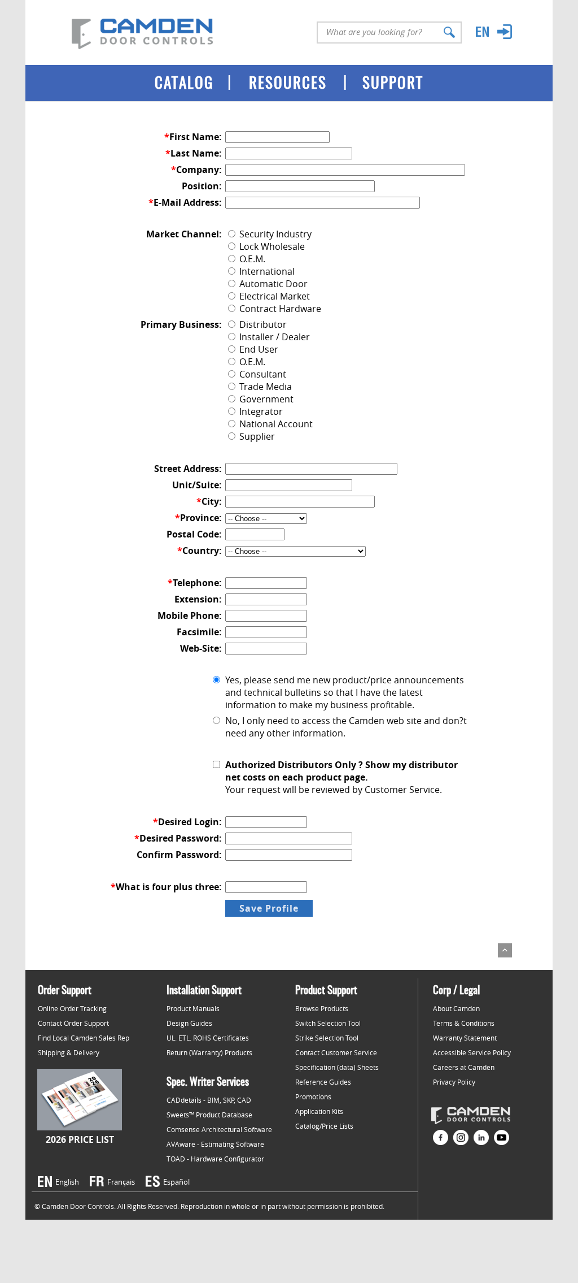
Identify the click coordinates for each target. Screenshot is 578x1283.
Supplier (256, 436)
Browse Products (321, 1008)
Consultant (261, 374)
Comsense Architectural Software (219, 1129)
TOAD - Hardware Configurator (215, 1158)
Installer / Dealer (273, 337)
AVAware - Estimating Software (215, 1143)
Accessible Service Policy (472, 1052)
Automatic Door (272, 284)
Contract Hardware (279, 308)
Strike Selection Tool (326, 1037)
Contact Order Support (73, 1023)
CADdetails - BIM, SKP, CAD (209, 1099)
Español (176, 1182)
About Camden (456, 1008)
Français (121, 1182)
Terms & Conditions (463, 1023)
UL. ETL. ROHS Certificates (208, 1037)
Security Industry (274, 234)
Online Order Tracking (72, 1008)
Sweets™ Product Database (209, 1114)
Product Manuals (193, 1008)
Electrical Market (273, 296)
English (67, 1182)
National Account (275, 424)
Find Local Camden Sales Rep (83, 1037)
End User (257, 349)
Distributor (262, 324)
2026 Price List (80, 1139)
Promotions (313, 1096)
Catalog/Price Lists (324, 1125)
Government (265, 399)
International (266, 271)
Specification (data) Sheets (337, 1067)
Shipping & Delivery (68, 1052)
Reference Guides (323, 1081)
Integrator (260, 411)
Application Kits (319, 1111)
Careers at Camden (463, 1067)
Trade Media (264, 386)
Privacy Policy (454, 1081)
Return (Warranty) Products (209, 1052)
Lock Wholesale (271, 246)
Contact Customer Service (336, 1052)
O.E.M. (251, 259)
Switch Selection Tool (328, 1023)
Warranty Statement (465, 1037)
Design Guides (189, 1023)
